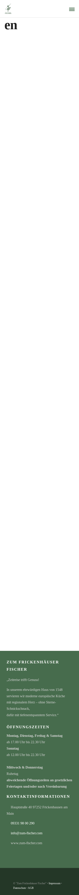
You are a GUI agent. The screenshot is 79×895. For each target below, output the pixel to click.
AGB (31, 888)
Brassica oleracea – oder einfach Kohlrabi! (37, 172)
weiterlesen (22, 65)
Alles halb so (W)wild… (25, 531)
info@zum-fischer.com (26, 833)
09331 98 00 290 (22, 823)
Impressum (54, 883)
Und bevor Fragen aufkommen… (31, 407)
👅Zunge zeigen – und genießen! (31, 54)
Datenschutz (19, 888)
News (49, 60)
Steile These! (17, 289)
